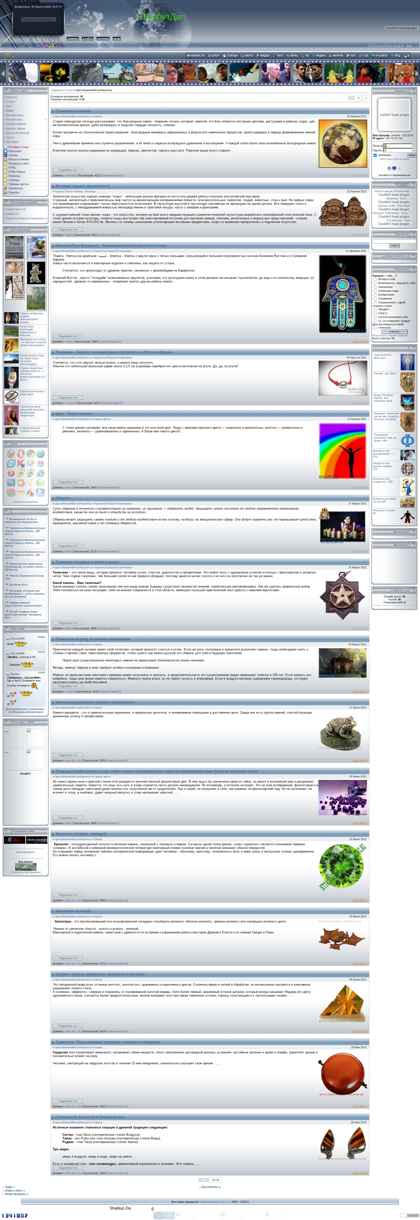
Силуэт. (383, 313)
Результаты (379, 335)
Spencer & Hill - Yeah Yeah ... (394, 205)
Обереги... (64, 498)
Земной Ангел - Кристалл (383, 356)
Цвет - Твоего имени (73, 414)
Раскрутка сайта (19, 163)
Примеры (14, 175)
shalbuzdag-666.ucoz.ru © (215, 1201)
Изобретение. (386, 294)
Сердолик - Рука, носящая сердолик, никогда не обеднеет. (108, 1042)
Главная (56, 90)
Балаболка (210, 1187)
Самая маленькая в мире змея (32, 393)
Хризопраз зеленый (73, 911)
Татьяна (70, 402)
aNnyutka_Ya (72, 760)
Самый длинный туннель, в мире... (31, 429)
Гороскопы (15, 151)
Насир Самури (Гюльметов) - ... (396, 191)
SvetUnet (70, 175)
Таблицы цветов (19, 184)
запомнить (384, 155)
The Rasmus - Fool (388, 220)
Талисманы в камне (73, 111)
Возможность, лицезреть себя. (397, 283)
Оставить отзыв (18, 146)
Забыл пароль (387, 159)
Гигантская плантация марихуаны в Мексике (28, 331)
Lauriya (69, 691)
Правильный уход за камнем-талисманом (93, 639)
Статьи (68, 90)
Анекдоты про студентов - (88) (383, 480)
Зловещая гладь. (388, 290)
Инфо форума (15, 1194)
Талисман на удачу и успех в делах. (88, 562)
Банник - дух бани (385, 373)
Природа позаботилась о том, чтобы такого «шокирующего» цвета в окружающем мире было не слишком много (157, 771)
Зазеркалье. (385, 286)
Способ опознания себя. (393, 317)
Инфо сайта (13, 1190)
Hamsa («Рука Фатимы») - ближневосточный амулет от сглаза (111, 245)
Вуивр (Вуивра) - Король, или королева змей (384, 397)
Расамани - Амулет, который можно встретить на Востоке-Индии (114, 352)
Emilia (68, 487)
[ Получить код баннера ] (25, 872)
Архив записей (395, 256)
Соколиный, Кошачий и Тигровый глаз (90, 1117)
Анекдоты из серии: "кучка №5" (385, 500)
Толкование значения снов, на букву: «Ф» (385, 437)
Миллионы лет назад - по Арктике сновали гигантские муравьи (33, 342)
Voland (68, 234)
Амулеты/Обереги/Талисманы (25, 218)
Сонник (13, 155)
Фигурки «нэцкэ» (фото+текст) (83, 186)
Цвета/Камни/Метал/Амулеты (73, 116)
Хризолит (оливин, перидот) (81, 834)
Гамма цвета (14, 209)
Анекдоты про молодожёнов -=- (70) (383, 453)
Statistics (399, 590)
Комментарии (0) (113, 175)
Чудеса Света (63, 191)
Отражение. (385, 298)
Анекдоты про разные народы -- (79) (383, 466)
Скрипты (14, 192)
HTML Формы (17, 171)
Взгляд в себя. (387, 279)
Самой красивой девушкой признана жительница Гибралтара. (32, 411)
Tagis (8, 1187)
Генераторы (16, 188)
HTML (12, 167)
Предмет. (384, 309)
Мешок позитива (19, 159)
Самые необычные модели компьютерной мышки (32, 318)
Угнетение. (385, 327)
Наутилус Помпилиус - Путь (398, 213)
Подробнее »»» (68, 170)
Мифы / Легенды (85, 191)
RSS (409, 46)
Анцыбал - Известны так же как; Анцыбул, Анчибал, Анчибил (386, 416)
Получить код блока (25, 501)
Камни (10, 213)
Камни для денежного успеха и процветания (95, 702)
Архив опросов (398, 335)
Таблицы (14, 180)
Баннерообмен (26, 852)
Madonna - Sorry (406, 198)
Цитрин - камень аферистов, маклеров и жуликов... (101, 974)
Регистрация (402, 159)
